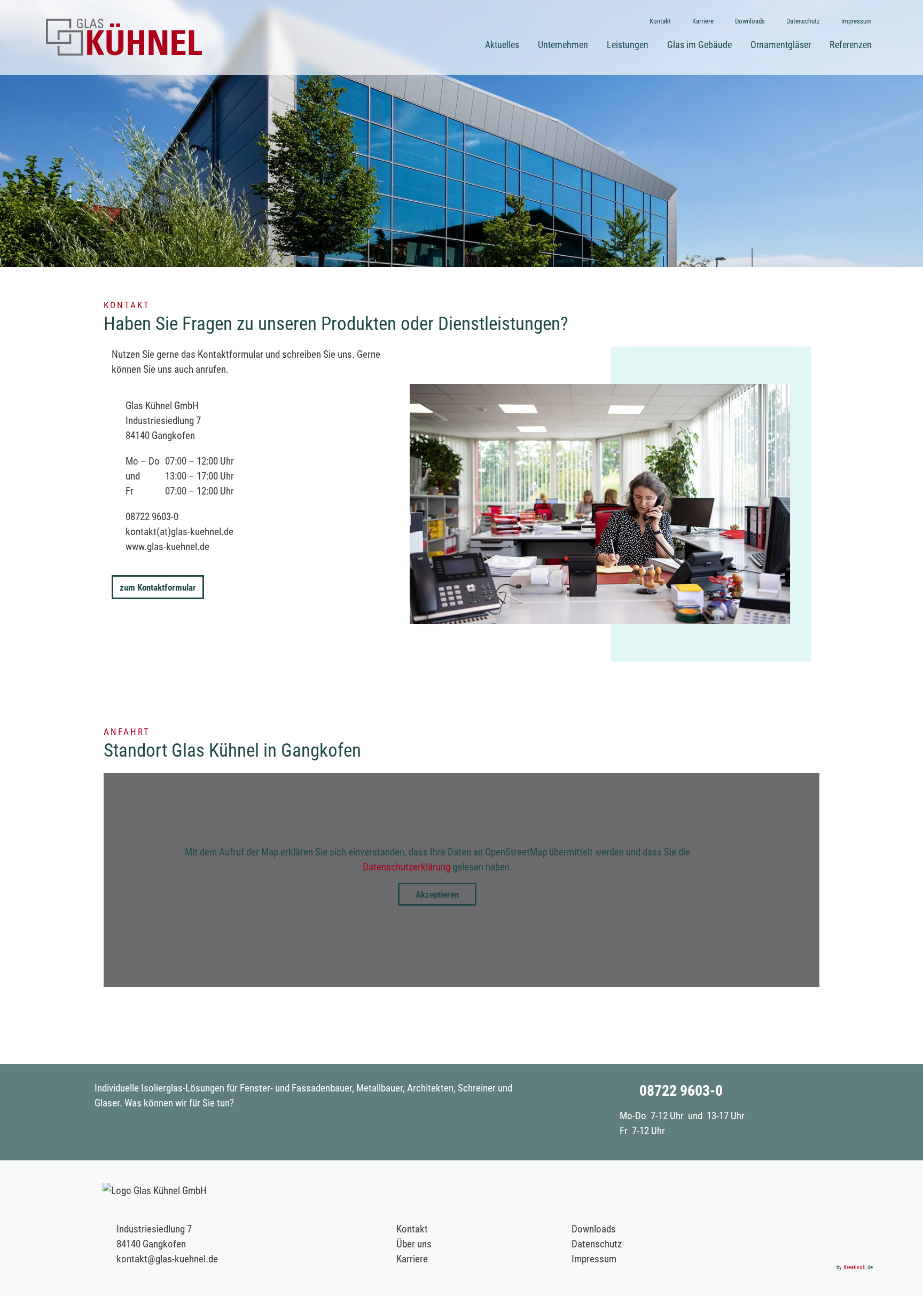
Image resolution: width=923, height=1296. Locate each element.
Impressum (594, 1258)
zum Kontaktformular (158, 587)
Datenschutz (597, 1243)
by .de (854, 1267)
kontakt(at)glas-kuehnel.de (179, 531)
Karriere (412, 1258)
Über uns (414, 1243)
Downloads (594, 1228)
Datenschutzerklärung (406, 866)
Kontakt (412, 1228)
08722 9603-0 (152, 516)
